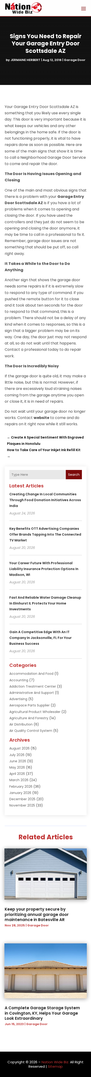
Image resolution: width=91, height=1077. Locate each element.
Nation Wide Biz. (55, 1062)
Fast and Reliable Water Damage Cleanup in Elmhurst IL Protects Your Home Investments (45, 603)
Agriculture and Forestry (28, 718)
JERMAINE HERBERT (25, 60)
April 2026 (17, 773)
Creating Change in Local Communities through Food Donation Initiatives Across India (45, 500)
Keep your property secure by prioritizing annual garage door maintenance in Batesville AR (37, 914)
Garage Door (74, 60)
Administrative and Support (31, 692)
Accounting (18, 680)
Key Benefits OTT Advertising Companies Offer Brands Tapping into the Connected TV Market (45, 534)
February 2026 (20, 786)
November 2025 (22, 805)
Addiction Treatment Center (32, 686)
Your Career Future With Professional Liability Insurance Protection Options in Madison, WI (43, 569)
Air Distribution (21, 724)
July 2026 (16, 755)
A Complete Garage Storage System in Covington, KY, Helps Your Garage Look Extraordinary (42, 1013)
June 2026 (17, 761)
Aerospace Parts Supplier (29, 705)
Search (74, 474)
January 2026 (20, 792)
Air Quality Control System (30, 730)
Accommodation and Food (31, 673)
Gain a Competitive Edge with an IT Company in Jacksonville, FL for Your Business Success (40, 638)
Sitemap (55, 1066)
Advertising (18, 699)
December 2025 (22, 799)
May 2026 (17, 767)
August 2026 (19, 748)
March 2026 (18, 780)
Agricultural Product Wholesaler (34, 711)
